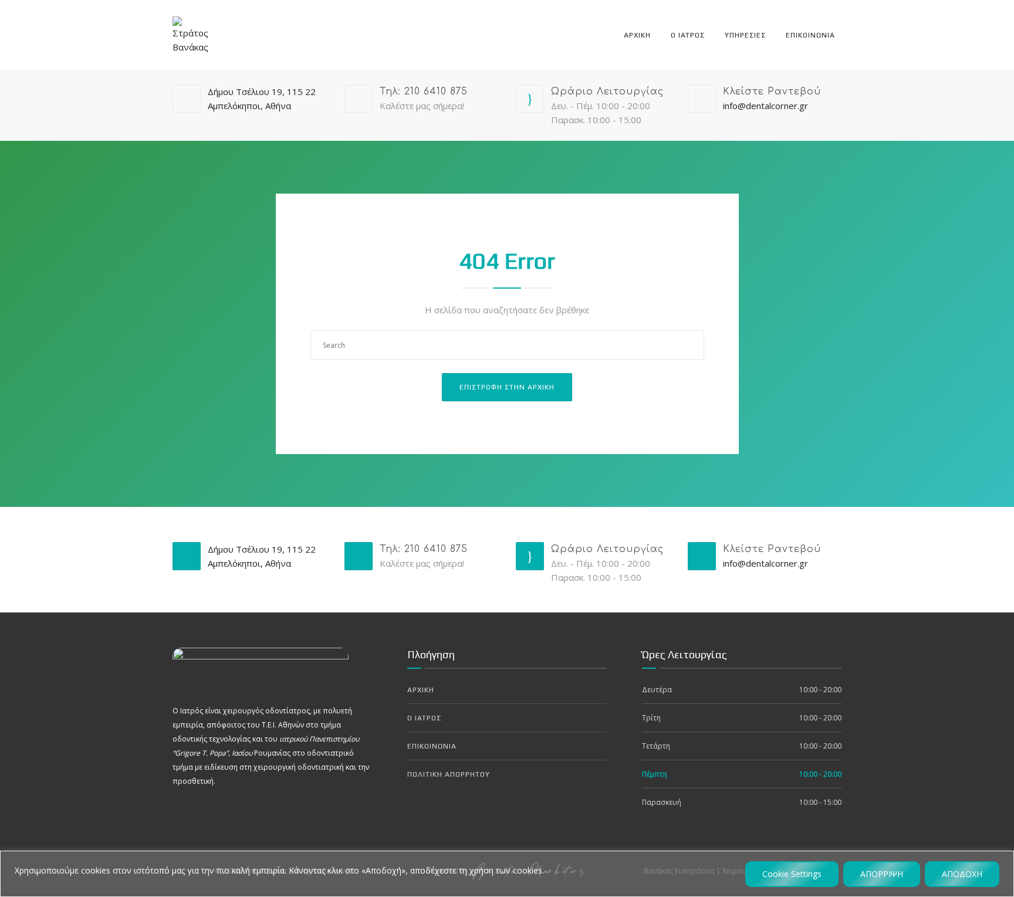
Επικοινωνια (810, 35)
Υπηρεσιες (745, 35)
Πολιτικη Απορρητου (448, 774)
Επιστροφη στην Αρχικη (507, 387)
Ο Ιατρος (688, 35)
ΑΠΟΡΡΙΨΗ (881, 873)
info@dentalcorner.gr (765, 105)
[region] (507, 874)
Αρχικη (637, 35)
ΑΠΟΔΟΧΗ (962, 873)
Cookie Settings (792, 873)
